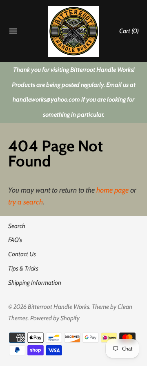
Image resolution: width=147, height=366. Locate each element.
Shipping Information (34, 282)
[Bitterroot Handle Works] (73, 31)
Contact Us (22, 254)
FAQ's (15, 240)
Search (16, 226)
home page (112, 190)
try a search (25, 201)
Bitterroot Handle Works (58, 307)
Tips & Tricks (23, 268)
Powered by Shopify (55, 318)
